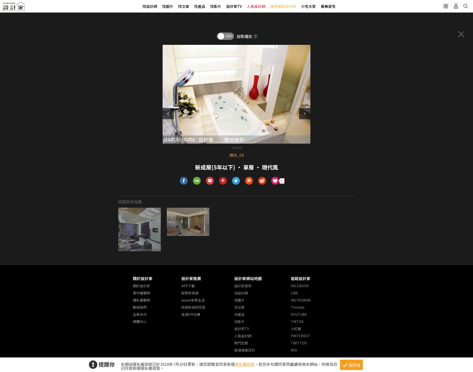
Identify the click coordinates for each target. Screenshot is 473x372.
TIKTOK (297, 321)
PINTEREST (300, 335)
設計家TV (234, 6)
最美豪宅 (328, 6)
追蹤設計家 (300, 278)
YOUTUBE (299, 314)
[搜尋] (465, 6)
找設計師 (149, 6)
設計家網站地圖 (248, 278)
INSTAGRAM (300, 300)
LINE (294, 292)
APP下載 (188, 285)
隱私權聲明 (141, 300)
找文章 (183, 6)
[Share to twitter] (236, 181)
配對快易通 (190, 292)
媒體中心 (140, 321)
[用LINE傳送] (197, 181)
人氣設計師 (256, 6)
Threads (297, 307)
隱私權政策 (244, 364)
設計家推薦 (191, 278)
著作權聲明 (141, 292)
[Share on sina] (262, 181)
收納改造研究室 (193, 307)
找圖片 (167, 6)
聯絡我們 (140, 307)
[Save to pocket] (210, 181)
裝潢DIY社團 (190, 314)
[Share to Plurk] (249, 181)
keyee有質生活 (193, 300)
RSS (294, 350)
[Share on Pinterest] (223, 181)
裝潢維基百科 (244, 350)
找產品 (199, 6)
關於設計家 (142, 278)
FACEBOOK (300, 285)
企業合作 (140, 314)
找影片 (215, 6)
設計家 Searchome (13, 8)
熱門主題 (241, 342)
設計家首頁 (243, 285)
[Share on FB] (184, 181)
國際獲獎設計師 (283, 6)
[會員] (455, 6)
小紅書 (296, 328)
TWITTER (299, 342)
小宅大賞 (308, 6)
